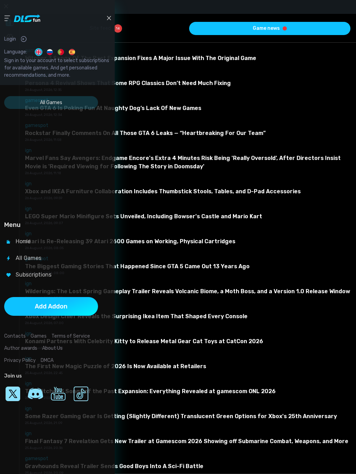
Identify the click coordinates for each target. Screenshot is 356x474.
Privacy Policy (20, 360)
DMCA (47, 360)
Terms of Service (70, 336)
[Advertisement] (51, 162)
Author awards (20, 348)
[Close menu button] (109, 18)
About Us (52, 348)
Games (39, 336)
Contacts (15, 336)
